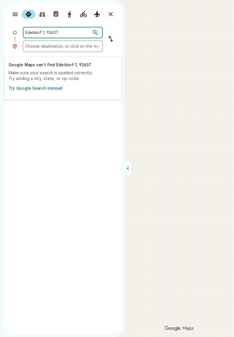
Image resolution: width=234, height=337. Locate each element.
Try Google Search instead (35, 88)
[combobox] (58, 32)
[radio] (28, 14)
